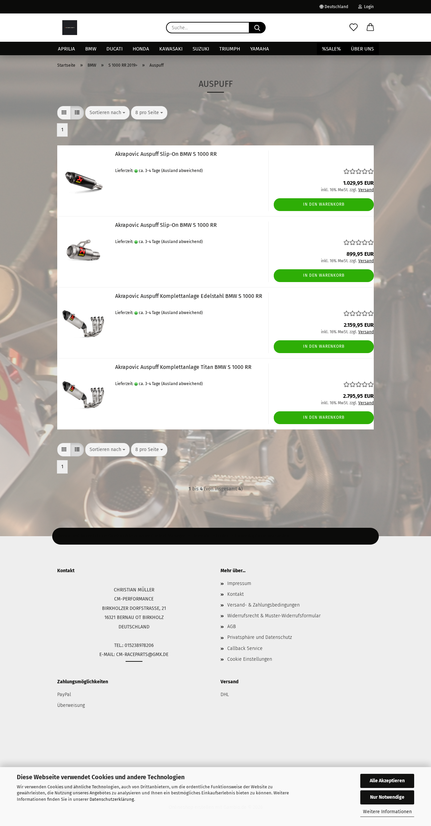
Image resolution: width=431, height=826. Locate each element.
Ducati (114, 49)
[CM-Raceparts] (69, 27)
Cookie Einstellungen (249, 659)
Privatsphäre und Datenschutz (259, 637)
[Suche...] (257, 27)
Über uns (362, 49)
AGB (231, 626)
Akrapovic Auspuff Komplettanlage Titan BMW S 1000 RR (183, 367)
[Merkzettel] (353, 27)
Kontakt (235, 594)
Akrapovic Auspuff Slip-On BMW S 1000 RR (166, 154)
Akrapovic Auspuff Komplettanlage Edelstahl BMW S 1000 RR (188, 296)
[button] (370, 27)
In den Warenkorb (323, 204)
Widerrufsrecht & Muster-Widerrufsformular (274, 616)
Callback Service (245, 648)
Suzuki (201, 49)
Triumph (229, 49)
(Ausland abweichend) (182, 170)
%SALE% (331, 49)
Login (368, 6)
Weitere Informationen (387, 812)
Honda (141, 49)
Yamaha (259, 49)
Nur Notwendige (387, 797)
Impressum (239, 583)
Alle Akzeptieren (387, 781)
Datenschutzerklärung (112, 799)
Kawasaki (171, 49)
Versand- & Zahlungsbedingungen (263, 605)
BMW (90, 49)
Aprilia (66, 49)
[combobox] (107, 112)
